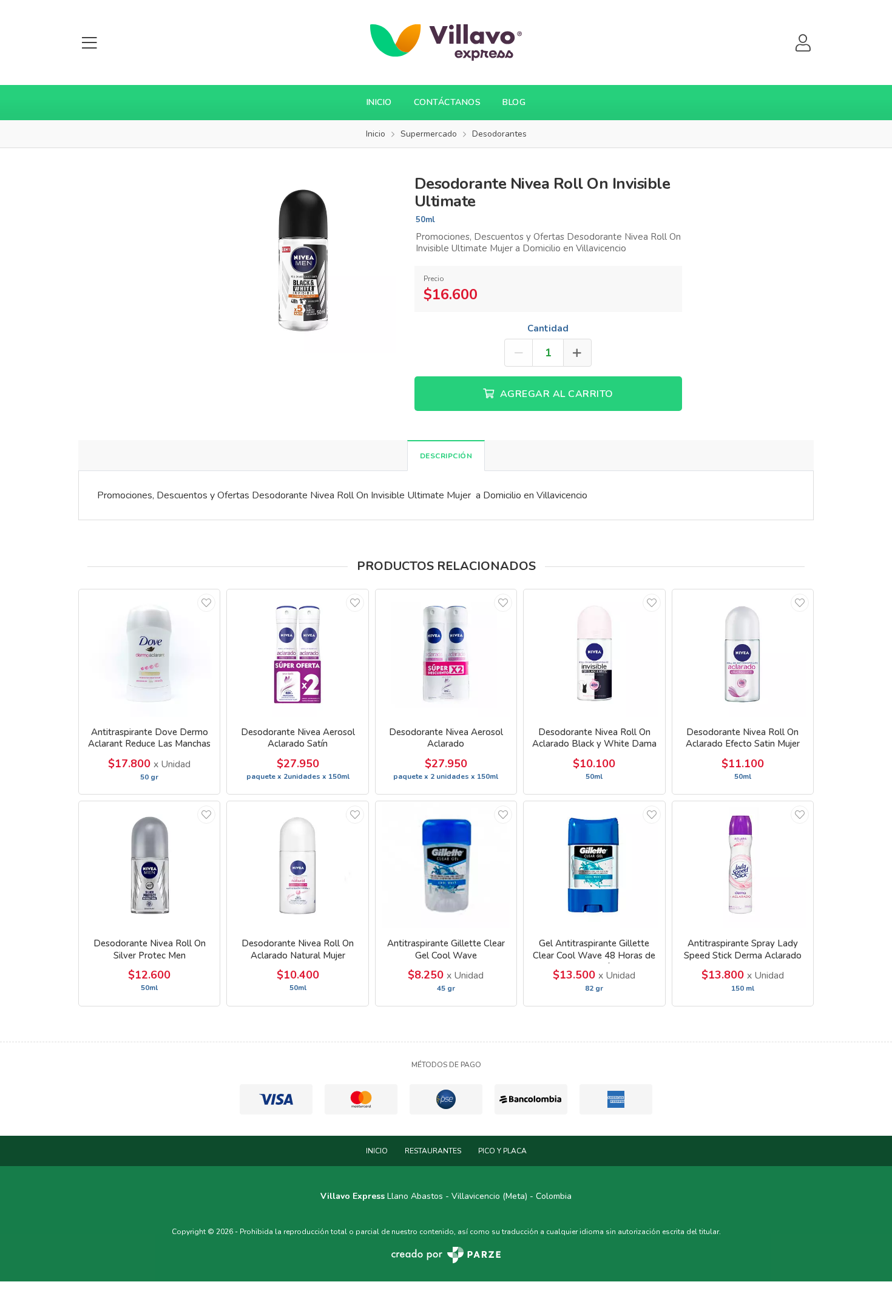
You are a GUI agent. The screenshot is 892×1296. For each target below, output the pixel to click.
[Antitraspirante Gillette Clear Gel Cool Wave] (446, 864)
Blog (513, 102)
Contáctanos (447, 102)
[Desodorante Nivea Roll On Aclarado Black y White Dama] (594, 652)
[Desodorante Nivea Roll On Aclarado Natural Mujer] (297, 864)
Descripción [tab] (446, 456)
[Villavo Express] (446, 42)
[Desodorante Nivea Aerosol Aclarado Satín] (297, 652)
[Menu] (89, 43)
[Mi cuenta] (803, 43)
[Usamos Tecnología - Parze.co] (446, 1255)
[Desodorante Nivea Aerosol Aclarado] (446, 652)
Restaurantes (433, 1151)
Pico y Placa (502, 1151)
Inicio (379, 102)
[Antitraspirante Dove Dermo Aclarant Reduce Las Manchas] (149, 652)
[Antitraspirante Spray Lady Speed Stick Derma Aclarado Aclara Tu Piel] (742, 864)
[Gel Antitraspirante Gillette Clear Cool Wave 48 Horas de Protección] (594, 864)
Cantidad (548, 328)
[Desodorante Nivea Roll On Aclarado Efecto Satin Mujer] (742, 652)
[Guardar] (206, 603)
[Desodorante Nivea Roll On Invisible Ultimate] (303, 259)
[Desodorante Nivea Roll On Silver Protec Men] (149, 864)
